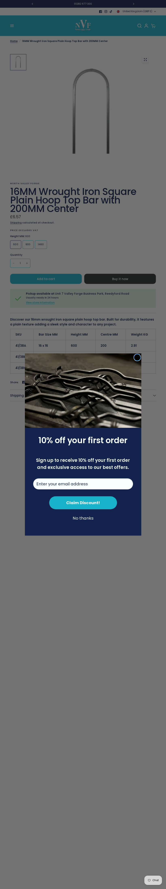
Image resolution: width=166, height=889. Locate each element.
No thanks (83, 518)
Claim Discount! (83, 503)
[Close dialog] (137, 357)
